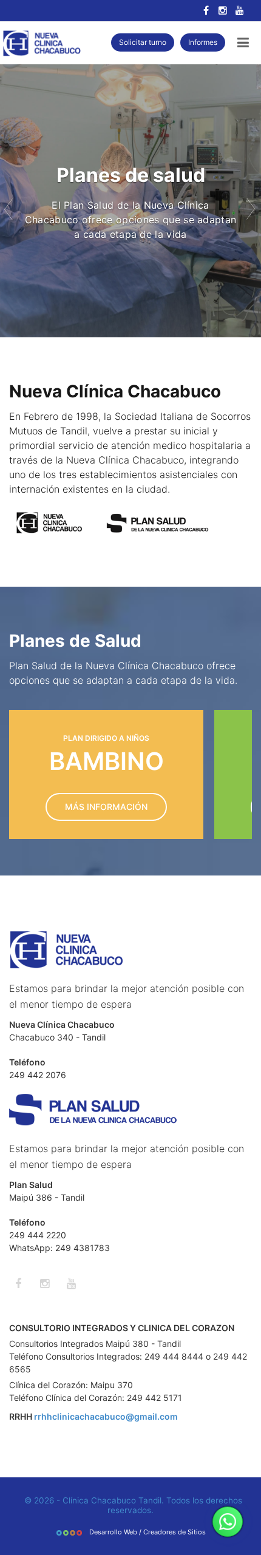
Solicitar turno (142, 42)
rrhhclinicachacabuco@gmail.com (106, 1416)
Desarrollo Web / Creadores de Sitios (146, 1532)
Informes (202, 42)
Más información (106, 806)
